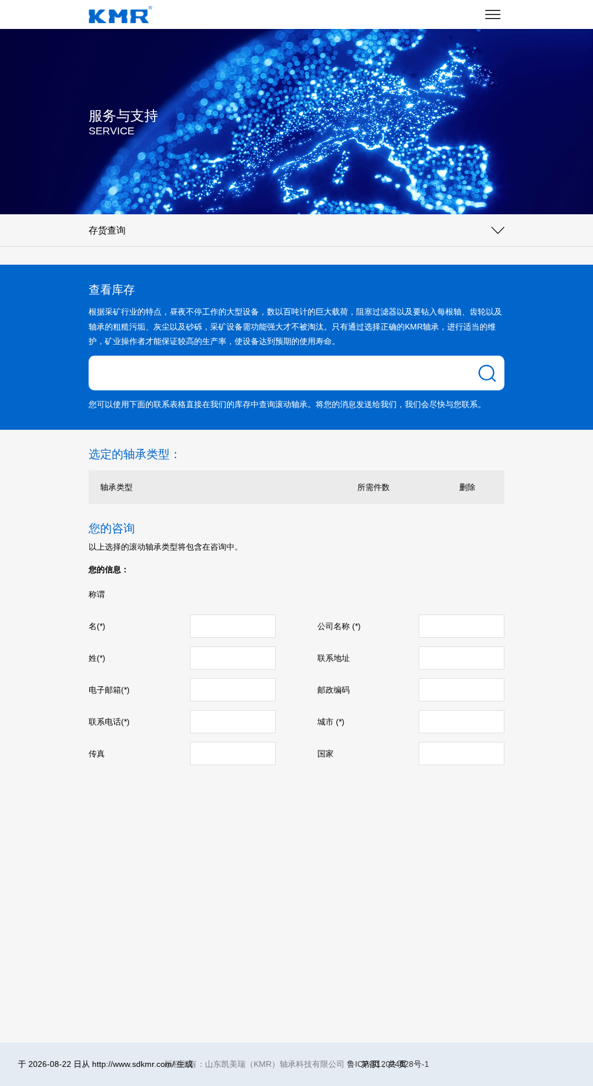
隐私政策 (242, 1029)
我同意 (210, 1029)
